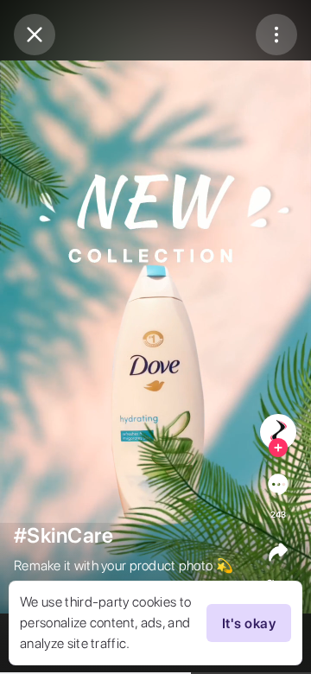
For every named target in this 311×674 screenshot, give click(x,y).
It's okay (249, 623)
